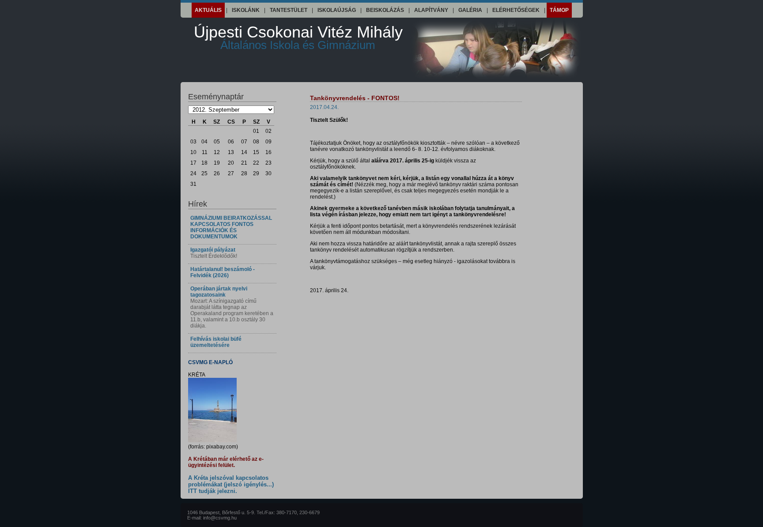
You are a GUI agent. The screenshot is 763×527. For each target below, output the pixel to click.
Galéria (470, 10)
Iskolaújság (336, 10)
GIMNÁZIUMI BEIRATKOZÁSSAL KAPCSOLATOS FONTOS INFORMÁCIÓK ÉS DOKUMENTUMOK (231, 227)
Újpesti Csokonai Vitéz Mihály (298, 37)
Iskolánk (246, 10)
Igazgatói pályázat (212, 250)
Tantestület (288, 10)
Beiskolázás (385, 10)
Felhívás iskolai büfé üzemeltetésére (216, 342)
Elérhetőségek (516, 10)
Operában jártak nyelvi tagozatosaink (218, 292)
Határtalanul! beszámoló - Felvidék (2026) (222, 272)
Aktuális (208, 10)
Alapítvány (431, 10)
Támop (559, 10)
